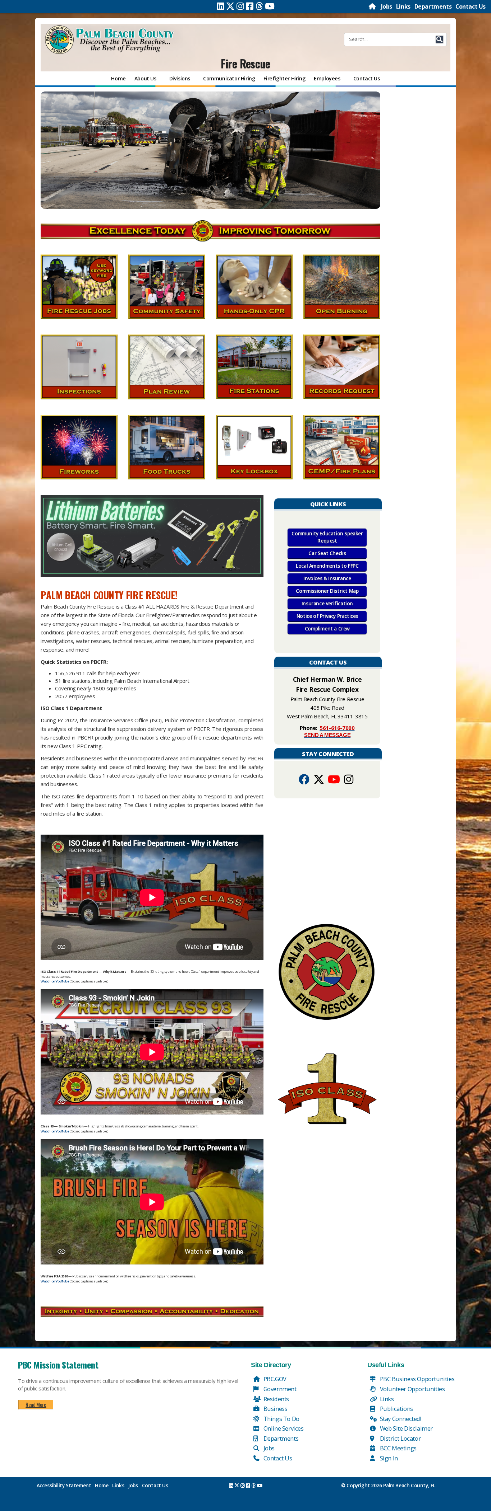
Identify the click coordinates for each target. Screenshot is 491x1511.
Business (274, 1408)
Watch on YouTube (55, 981)
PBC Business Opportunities (416, 1379)
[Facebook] (249, 6)
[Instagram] (240, 6)
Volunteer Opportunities (411, 1389)
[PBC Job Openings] (210, 150)
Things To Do (280, 1418)
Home (101, 1485)
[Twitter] (230, 6)
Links (403, 6)
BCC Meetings (397, 1448)
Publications (395, 1408)
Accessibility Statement (64, 1485)
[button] (439, 39)
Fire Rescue (245, 63)
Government (279, 1389)
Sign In (388, 1458)
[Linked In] (220, 6)
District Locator (399, 1438)
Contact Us (470, 6)
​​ (152, 535)
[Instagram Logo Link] (348, 781)
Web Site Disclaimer (405, 1428)
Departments (433, 6)
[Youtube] (270, 6)
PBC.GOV (274, 1379)
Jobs (386, 6)
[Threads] (259, 6)
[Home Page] (373, 6)
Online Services (283, 1428)
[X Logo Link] (318, 781)
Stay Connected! (399, 1418)
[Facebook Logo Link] (304, 781)
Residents (275, 1399)
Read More (36, 1404)
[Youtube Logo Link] (334, 781)
